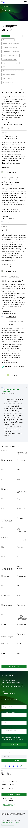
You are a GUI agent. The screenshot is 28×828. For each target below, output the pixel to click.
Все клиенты (14, 666)
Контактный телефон (8, 712)
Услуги (3, 784)
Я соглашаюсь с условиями (13, 738)
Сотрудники (13, 781)
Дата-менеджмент (8, 40)
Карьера (11, 784)
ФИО (3, 704)
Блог (2, 788)
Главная (3, 6)
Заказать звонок (14, 794)
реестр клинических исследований (9, 805)
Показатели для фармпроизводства (13, 70)
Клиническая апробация (10, 47)
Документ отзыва (11, 128)
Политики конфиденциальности (13, 739)
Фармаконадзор (7, 78)
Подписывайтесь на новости (10, 753)
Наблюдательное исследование (12, 67)
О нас (3, 781)
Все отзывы (6, 36)
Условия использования (7, 825)
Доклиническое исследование (11, 43)
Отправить (14, 744)
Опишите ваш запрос (8, 728)
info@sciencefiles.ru (9, 699)
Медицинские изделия (9, 59)
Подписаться (14, 760)
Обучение (12, 788)
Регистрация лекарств (9, 74)
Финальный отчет (8, 82)
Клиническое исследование (11, 51)
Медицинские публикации (10, 63)
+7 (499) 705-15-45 (8, 693)
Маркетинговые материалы (10, 55)
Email (3, 720)
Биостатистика (17, 36)
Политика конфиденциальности (10, 822)
